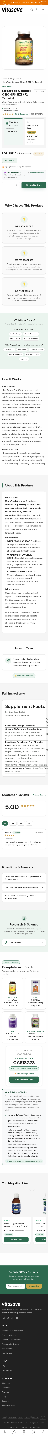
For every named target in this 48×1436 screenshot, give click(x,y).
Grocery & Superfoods (11, 1339)
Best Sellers (7, 1348)
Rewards (5, 1392)
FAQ (3, 1366)
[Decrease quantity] (5, 185)
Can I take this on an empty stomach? (21, 887)
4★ (21, 823)
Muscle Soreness (15, 354)
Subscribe (34, 1286)
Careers (5, 1401)
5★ (13, 823)
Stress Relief (15, 339)
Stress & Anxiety (37, 350)
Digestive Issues (32, 354)
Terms (24, 1427)
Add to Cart (35, 185)
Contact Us (43, 2)
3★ (29, 823)
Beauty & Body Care (10, 1344)
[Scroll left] (2, 1217)
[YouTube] (17, 1318)
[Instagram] (3, 1318)
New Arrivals (7, 1353)
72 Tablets (9, 160)
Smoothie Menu (8, 1405)
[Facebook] (8, 1318)
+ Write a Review (38, 795)
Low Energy (9, 350)
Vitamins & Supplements (12, 1331)
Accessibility (35, 1427)
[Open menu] (43, 9)
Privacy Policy (14, 1427)
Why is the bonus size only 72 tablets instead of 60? (21, 897)
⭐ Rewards (6, 2)
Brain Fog (24, 359)
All (5, 823)
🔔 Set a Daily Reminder (24, 676)
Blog (4, 1396)
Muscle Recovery (31, 334)
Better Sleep (15, 334)
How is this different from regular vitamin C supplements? (23, 878)
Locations (6, 1387)
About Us (6, 1383)
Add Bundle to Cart (24, 1079)
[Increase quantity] (17, 185)
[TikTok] (12, 1318)
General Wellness (31, 339)
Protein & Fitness (9, 1335)
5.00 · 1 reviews (21, 114)
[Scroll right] (45, 1217)
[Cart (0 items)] (37, 9)
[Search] (31, 9)
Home (4, 79)
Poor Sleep (22, 350)
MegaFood (14, 79)
